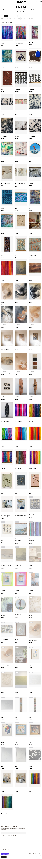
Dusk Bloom (31, 113)
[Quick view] (11, 26)
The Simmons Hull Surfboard (20, 397)
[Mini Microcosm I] (21, 480)
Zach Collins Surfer (18, 614)
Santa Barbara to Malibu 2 (5, 349)
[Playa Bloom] (35, 579)
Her (1, 740)
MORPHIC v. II (31, 764)
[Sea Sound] (7, 56)
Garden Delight (3, 491)
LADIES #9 (3, 539)
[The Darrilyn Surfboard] (35, 386)
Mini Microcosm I (18, 491)
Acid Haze (30, 208)
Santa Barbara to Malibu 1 (33, 640)
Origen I (30, 565)
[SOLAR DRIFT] (7, 457)
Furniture (32, 18)
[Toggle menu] (1, 2)
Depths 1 (16, 232)
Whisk (16, 255)
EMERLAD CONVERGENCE (19, 43)
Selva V (2, 255)
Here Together (31, 42)
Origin (2, 690)
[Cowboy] (35, 729)
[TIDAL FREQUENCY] (21, 433)
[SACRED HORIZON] (21, 457)
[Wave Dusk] (35, 172)
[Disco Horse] (21, 729)
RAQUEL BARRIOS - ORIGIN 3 (5, 183)
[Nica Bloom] (7, 149)
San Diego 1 (17, 349)
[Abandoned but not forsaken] (7, 554)
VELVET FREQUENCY (18, 421)
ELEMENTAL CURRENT (32, 789)
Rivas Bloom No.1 (18, 113)
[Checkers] (21, 679)
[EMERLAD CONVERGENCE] (21, 32)
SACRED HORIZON (18, 468)
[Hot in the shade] (21, 56)
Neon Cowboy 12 (3, 590)
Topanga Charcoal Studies (5, 397)
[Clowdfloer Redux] (7, 220)
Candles (10, 18)
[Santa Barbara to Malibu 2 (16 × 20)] (21, 361)
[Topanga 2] (21, 291)
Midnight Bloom (31, 540)
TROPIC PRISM (3, 444)
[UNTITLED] (7, 32)
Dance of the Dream (32, 255)
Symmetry (30, 690)
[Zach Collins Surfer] (21, 604)
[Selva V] (7, 244)
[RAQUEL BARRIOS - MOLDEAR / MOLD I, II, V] (21, 172)
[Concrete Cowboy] (21, 754)
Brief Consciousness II (5, 639)
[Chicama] (7, 197)
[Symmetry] (35, 679)
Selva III (16, 665)
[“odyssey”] (21, 778)
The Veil (30, 615)
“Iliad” (2, 789)
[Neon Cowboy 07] (21, 579)
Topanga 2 (16, 302)
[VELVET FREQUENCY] (21, 410)
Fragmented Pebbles (32, 491)
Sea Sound (2, 66)
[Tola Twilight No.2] (21, 125)
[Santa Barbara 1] (35, 314)
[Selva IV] (35, 220)
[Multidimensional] (21, 267)
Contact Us (39, 853)
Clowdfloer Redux (4, 232)
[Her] (7, 729)
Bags (21, 18)
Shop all (2, 18)
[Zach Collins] (35, 149)
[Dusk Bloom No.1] (7, 102)
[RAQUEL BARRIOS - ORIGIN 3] (7, 172)
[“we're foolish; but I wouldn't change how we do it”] (7, 504)
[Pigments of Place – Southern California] (35, 361)
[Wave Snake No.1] (35, 78)
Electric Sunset (3, 279)
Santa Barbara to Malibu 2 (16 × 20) (21, 372)
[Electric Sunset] (7, 267)
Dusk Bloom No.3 (32, 136)
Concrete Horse (3, 764)
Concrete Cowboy (18, 764)
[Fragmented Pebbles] (35, 480)
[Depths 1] (21, 220)
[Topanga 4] (7, 314)
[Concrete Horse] (7, 754)
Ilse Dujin (16, 639)
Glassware (18, 18)
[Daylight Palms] (7, 704)
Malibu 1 (2, 302)
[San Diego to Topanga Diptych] (7, 361)
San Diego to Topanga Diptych (6, 372)
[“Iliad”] (7, 778)
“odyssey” (16, 789)
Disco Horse (17, 740)
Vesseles (14, 18)
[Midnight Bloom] (35, 529)
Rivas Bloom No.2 (18, 160)
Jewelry (25, 18)
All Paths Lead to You (32, 279)
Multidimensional (18, 279)
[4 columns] (40, 16)
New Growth (31, 665)
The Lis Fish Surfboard (5, 421)
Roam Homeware (5, 851)
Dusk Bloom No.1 (4, 113)
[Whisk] (21, 244)
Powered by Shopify (11, 851)
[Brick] (7, 78)
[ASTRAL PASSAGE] (7, 802)
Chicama (2, 208)
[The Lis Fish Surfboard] (7, 410)
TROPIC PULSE (31, 421)
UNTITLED (2, 43)
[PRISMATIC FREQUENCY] (35, 457)
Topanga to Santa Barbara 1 (19, 325)
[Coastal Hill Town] (21, 529)
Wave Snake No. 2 (18, 89)
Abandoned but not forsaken (6, 565)
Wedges (16, 208)
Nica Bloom (3, 160)
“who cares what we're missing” (20, 515)
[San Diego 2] (35, 338)
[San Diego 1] (21, 338)
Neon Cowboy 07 (17, 590)
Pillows (29, 18)
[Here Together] (35, 32)
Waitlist (31, 517)
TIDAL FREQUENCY (18, 444)
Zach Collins (31, 160)
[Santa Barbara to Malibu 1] (35, 629)
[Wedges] (21, 197)
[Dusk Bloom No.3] (35, 125)
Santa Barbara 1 (31, 325)
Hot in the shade (18, 66)
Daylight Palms (3, 715)
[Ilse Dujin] (21, 629)
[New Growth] (35, 654)
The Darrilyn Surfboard (33, 397)
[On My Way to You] (21, 554)
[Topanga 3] (35, 291)
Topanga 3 (30, 302)
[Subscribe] (25, 833)
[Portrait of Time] (21, 704)
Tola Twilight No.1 (4, 615)
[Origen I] (35, 554)
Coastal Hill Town (18, 540)
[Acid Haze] (35, 197)
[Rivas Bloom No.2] (21, 149)
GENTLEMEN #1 (31, 514)
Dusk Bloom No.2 (4, 136)
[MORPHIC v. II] (35, 754)
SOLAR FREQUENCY (32, 444)
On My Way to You (18, 565)
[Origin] (7, 679)
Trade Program (35, 853)
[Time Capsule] (35, 704)
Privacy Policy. (15, 835)
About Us (30, 853)
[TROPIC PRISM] (7, 433)
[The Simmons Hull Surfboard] (21, 386)
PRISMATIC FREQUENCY (33, 468)
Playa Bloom (31, 590)
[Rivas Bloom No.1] (21, 102)
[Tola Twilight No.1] (7, 604)
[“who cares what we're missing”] (21, 504)
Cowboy (30, 740)
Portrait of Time (18, 715)
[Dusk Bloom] (35, 102)
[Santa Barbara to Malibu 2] (7, 338)
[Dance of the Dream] (35, 244)
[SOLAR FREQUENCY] (35, 433)
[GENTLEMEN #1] (35, 504)
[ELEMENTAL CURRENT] (35, 778)
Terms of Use (11, 835)
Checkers (16, 690)
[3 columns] (35, 16)
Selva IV (30, 232)
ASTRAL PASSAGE (4, 813)
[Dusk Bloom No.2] (7, 125)
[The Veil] (35, 604)
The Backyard (31, 66)
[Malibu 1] (7, 291)
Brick (2, 89)
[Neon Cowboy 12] (7, 579)
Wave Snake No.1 (32, 89)
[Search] (37, 2)
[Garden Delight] (7, 480)
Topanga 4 (2, 325)
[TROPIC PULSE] (35, 410)
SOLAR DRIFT (3, 468)
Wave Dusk (31, 183)
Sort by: (7, 22)
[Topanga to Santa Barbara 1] (21, 314)
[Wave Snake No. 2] (21, 78)
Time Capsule (31, 715)
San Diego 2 (31, 349)
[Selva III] (21, 654)
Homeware (6, 18)
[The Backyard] (35, 56)
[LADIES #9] (7, 529)
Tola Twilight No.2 (18, 136)
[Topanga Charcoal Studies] (7, 386)
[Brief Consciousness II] (7, 629)
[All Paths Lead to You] (35, 267)
